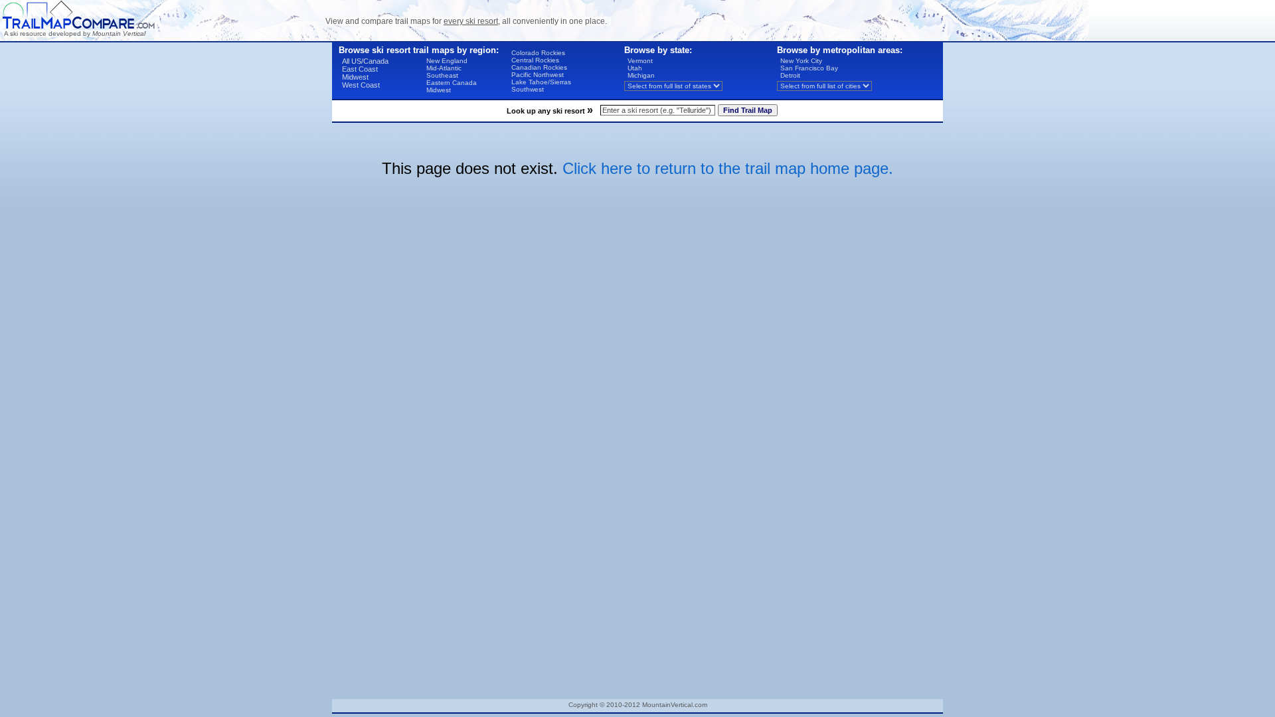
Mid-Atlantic (444, 68)
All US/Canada (365, 61)
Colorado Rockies (538, 52)
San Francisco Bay (809, 68)
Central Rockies (535, 60)
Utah (635, 68)
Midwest (355, 77)
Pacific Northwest (537, 74)
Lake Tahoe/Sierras (541, 82)
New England (447, 60)
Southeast (442, 75)
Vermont (640, 60)
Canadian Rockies (539, 67)
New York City (801, 60)
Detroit (790, 75)
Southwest (527, 89)
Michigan (641, 75)
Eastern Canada (451, 82)
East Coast (360, 69)
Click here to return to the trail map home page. (727, 168)
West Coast (361, 85)
